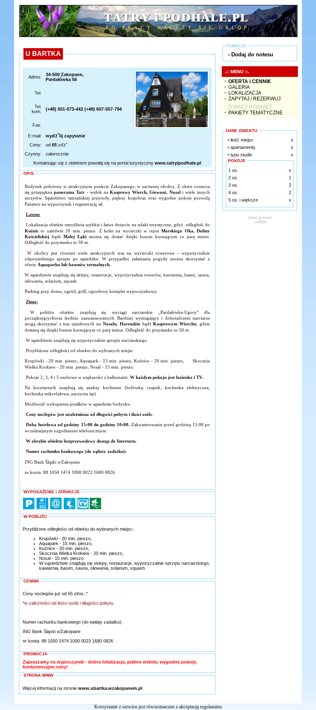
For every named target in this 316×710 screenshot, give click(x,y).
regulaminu (211, 707)
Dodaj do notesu (252, 54)
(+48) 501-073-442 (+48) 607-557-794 (84, 109)
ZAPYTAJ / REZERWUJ (254, 99)
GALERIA (239, 87)
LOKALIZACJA (244, 93)
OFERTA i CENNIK (249, 81)
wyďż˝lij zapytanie (65, 135)
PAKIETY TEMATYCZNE (255, 113)
